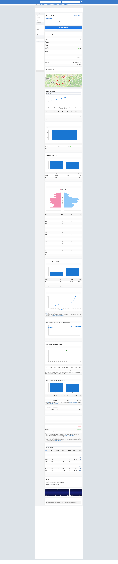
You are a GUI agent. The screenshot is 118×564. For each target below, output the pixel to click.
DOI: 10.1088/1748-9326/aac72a (54, 403)
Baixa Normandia (38, 32)
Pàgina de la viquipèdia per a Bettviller (53, 484)
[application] (63, 102)
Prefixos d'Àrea (49, 4)
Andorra (38, 39)
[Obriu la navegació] (81, 2)
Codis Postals (55, 4)
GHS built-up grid (65, 150)
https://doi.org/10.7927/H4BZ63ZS (59, 440)
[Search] (78, 2)
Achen (37, 20)
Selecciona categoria (77, 15)
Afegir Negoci (66, 4)
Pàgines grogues (42, 4)
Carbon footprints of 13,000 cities (73, 402)
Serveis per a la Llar (49, 18)
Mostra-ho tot (39, 22)
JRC (47, 150)
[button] (46, 74)
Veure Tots (38, 41)
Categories (60, 4)
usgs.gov (80, 452)
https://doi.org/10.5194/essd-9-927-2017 (58, 315)
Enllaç (47, 314)
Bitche (37, 15)
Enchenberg (38, 17)
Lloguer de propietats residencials (51, 29)
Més (37, 34)
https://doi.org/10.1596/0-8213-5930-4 (69, 435)
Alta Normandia (38, 27)
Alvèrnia (37, 29)
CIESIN (47, 313)
